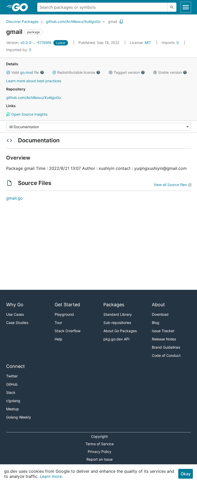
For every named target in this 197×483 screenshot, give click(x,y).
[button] (8, 72)
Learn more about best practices (33, 81)
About (158, 304)
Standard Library (117, 314)
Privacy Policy (99, 451)
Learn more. (51, 476)
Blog (155, 322)
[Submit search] (171, 7)
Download (160, 314)
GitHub (12, 384)
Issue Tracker (163, 331)
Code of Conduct (166, 355)
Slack (10, 392)
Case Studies (17, 322)
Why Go (14, 304)
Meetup (12, 409)
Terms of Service (99, 444)
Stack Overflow (68, 331)
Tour (58, 322)
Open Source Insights (28, 114)
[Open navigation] (186, 7)
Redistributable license (76, 72)
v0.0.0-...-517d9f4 (29, 42)
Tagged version (127, 72)
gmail (112, 21)
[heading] (21, 7)
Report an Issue (99, 459)
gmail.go (14, 198)
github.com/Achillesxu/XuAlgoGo (73, 21)
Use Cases (15, 314)
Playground (64, 314)
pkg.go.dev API (116, 339)
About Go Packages (120, 331)
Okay (186, 473)
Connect (15, 366)
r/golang (13, 400)
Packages (113, 304)
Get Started (67, 304)
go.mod (26, 72)
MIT (148, 42)
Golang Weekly (18, 417)
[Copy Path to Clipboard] (121, 21)
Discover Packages (22, 21)
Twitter (12, 376)
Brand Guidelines (166, 347)
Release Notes (164, 339)
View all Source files (170, 184)
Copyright (99, 436)
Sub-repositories (117, 322)
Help (58, 339)
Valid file (25, 72)
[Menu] (98, 127)
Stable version (170, 72)
